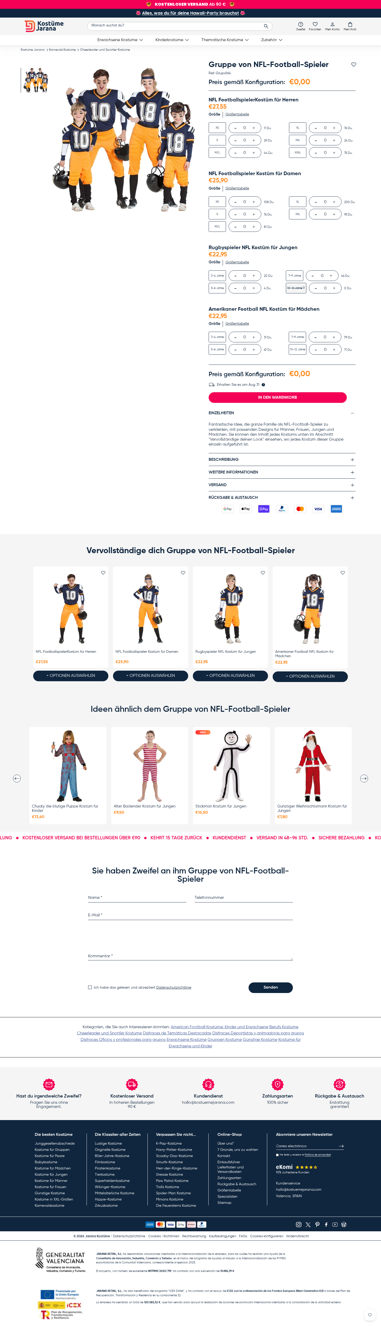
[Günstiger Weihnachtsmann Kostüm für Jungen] (313, 766)
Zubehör (269, 40)
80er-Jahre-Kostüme (112, 1156)
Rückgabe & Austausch (236, 1184)
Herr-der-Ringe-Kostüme (176, 1168)
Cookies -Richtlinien (163, 1236)
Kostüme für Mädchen (53, 1168)
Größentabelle (229, 1190)
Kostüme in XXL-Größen (54, 1199)
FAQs (243, 1236)
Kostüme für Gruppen (52, 1150)
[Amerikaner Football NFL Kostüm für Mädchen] (310, 609)
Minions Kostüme (169, 1199)
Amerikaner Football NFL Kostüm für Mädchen (304, 654)
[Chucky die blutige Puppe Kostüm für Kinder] (68, 766)
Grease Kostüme (169, 1174)
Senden (271, 988)
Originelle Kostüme (110, 1150)
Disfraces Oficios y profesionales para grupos (123, 1040)
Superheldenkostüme (112, 1181)
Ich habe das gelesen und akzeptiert (142, 987)
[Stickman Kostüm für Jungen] (231, 766)
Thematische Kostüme (222, 40)
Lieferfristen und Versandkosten (230, 1170)
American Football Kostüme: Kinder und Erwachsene (219, 1027)
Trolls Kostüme (167, 1187)
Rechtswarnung (194, 1236)
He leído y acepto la (305, 1154)
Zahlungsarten (229, 1178)
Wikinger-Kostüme (110, 1187)
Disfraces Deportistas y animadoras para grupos (258, 1033)
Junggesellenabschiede (55, 1143)
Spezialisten (227, 1196)
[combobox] (180, 26)
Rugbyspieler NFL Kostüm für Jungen (225, 652)
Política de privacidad (318, 1154)
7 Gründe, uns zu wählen (237, 1150)
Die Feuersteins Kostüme (176, 1206)
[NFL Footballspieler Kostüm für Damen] (151, 609)
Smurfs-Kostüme (169, 1162)
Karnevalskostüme (49, 1206)
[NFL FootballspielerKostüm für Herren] (71, 609)
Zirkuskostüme (106, 1206)
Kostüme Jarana (33, 49)
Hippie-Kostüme (108, 1199)
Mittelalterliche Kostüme (114, 1193)
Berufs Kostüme (283, 1027)
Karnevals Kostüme (62, 49)
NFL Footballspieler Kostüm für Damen (147, 652)
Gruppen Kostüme (225, 1040)
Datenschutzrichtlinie (173, 987)
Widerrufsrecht (297, 1236)
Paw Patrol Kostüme (172, 1181)
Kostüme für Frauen (50, 1187)
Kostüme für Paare (50, 1156)
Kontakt (223, 1156)
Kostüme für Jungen (51, 1174)
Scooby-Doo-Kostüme (174, 1156)
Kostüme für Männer (51, 1181)
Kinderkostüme (169, 40)
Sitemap (224, 1203)
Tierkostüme (105, 1174)
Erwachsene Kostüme (117, 40)
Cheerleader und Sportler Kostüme (105, 49)
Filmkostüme (105, 1162)
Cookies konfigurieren (266, 1236)
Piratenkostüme (107, 1168)
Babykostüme (46, 1162)
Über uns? (225, 1143)
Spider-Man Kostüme (173, 1193)
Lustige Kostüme (108, 1143)
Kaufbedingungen (222, 1236)
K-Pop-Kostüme (169, 1143)
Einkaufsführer (228, 1162)
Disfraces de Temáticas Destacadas (177, 1033)
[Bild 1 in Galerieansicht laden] (35, 80)
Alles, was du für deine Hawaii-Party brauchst (190, 13)
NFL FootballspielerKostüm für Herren (66, 652)
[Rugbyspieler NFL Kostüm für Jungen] (230, 609)
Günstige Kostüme (260, 1040)
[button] (350, 26)
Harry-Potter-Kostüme (174, 1150)
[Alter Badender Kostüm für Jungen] (150, 766)
